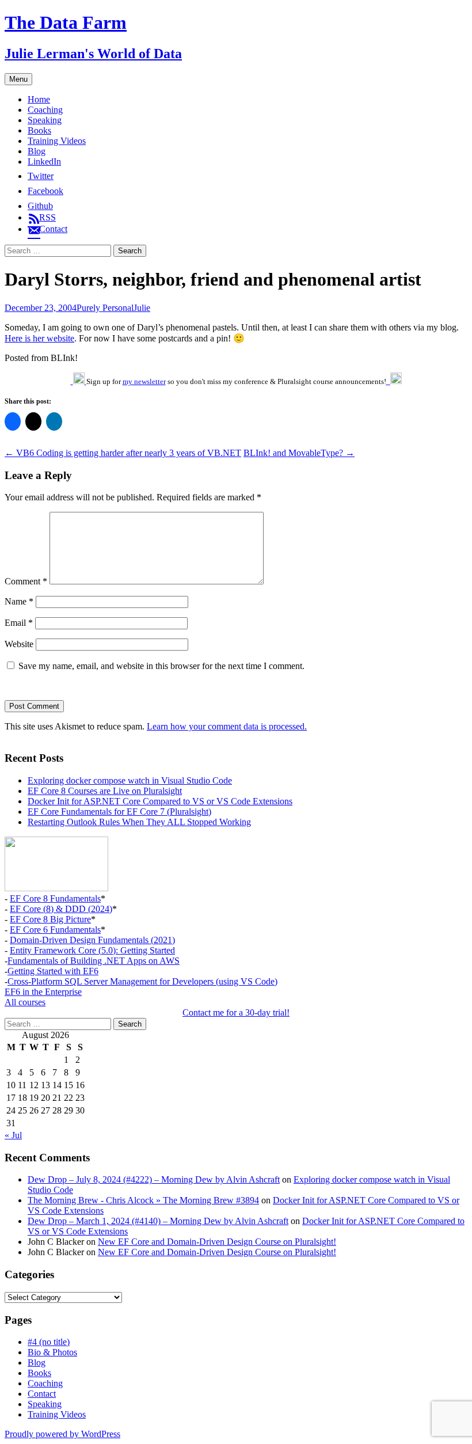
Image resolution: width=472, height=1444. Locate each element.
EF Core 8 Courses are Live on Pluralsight (105, 791)
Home (39, 99)
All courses (25, 1002)
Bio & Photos (52, 1352)
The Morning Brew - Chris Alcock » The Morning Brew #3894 (143, 1200)
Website (19, 644)
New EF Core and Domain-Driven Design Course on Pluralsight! (217, 1242)
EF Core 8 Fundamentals (55, 898)
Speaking (45, 120)
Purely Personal (105, 308)
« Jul (13, 1135)
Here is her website (39, 338)
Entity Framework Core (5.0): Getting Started (92, 950)
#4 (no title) (49, 1342)
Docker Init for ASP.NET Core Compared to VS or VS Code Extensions (160, 801)
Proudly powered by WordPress (62, 1434)
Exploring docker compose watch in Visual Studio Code (130, 780)
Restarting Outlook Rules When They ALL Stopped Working (139, 822)
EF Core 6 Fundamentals (55, 929)
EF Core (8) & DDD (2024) (61, 909)
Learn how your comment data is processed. (227, 726)
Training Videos (57, 141)
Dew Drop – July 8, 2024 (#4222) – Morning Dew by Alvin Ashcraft (154, 1179)
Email (19, 623)
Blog (36, 151)
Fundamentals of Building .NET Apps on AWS (93, 961)
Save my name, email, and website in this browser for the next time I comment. (161, 666)
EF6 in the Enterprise (43, 992)
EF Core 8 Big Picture (50, 919)
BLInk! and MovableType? (299, 453)
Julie (142, 308)
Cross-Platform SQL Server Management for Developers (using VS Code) (142, 981)
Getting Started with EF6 (52, 971)
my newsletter (144, 381)
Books (39, 130)
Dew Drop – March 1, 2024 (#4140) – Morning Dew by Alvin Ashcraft (158, 1221)
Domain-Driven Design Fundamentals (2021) (92, 940)
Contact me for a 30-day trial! (236, 1012)
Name (19, 601)
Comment (26, 581)
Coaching (45, 110)
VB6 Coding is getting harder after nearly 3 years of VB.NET (123, 453)
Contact (42, 1394)
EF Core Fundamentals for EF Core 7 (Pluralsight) (119, 811)
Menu (18, 79)
